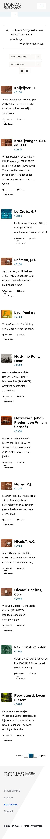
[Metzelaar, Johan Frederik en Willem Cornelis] (6, 420)
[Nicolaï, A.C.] (6, 543)
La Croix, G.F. (25, 211)
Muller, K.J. (23, 484)
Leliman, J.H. (25, 260)
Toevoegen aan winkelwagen (8, 121)
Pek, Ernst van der (30, 647)
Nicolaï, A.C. (24, 541)
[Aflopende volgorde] (38, 56)
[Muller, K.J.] (6, 486)
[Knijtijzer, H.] (6, 90)
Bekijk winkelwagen (33, 43)
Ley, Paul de (24, 312)
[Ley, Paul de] (6, 314)
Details (21, 119)
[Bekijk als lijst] (27, 71)
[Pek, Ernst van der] (6, 649)
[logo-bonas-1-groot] (12, 4)
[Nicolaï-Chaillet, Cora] (6, 592)
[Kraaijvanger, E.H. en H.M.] (6, 142)
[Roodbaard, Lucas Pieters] (6, 697)
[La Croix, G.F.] (6, 214)
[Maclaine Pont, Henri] (6, 358)
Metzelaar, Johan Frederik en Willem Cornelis (30, 422)
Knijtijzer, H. (25, 88)
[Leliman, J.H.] (6, 261)
